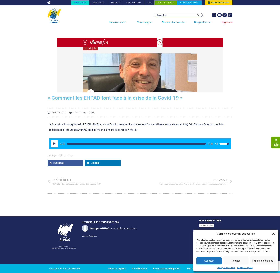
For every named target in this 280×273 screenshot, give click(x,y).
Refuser (236, 260)
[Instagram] (224, 15)
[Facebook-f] (214, 15)
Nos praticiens (202, 22)
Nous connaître (117, 22)
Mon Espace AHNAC (166, 3)
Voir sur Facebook (89, 236)
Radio (91, 112)
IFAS (149, 3)
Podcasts (115, 3)
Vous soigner (144, 22)
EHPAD (76, 112)
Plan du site (192, 268)
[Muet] (216, 144)
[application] (140, 143)
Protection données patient (166, 268)
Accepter (209, 260)
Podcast (84, 112)
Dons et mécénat (133, 3)
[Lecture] (54, 143)
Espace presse (99, 3)
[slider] (136, 144)
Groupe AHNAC (100, 228)
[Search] (198, 15)
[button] (273, 233)
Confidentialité (139, 268)
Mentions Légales (245, 268)
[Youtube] (219, 15)
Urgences (227, 22)
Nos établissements (173, 22)
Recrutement (80, 3)
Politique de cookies (226, 268)
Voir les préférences (262, 260)
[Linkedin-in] (230, 15)
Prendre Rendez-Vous (189, 3)
